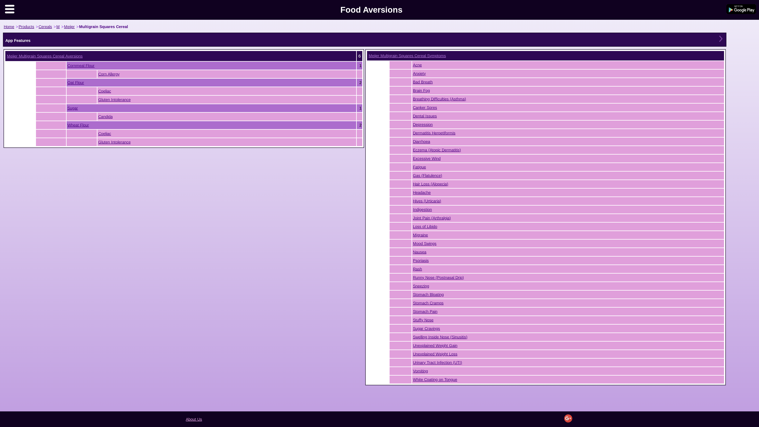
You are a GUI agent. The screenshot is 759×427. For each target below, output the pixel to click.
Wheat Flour (78, 125)
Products (26, 27)
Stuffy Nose (423, 320)
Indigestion (422, 209)
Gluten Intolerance (114, 99)
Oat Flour (75, 82)
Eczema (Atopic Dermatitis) (437, 150)
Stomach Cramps (428, 303)
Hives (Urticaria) (427, 201)
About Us (194, 419)
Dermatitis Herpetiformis (434, 133)
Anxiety (419, 73)
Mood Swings (424, 243)
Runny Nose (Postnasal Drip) (438, 277)
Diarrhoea (421, 141)
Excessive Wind (427, 158)
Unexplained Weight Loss (435, 354)
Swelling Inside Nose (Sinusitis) (440, 337)
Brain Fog (421, 90)
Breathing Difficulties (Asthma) (439, 99)
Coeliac (104, 91)
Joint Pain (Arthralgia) (432, 218)
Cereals (45, 27)
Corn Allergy (109, 74)
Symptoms (407, 56)
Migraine (420, 235)
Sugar (72, 108)
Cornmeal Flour (80, 65)
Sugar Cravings (426, 328)
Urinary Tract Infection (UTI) (437, 362)
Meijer (69, 27)
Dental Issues (425, 116)
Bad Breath (423, 82)
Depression (423, 124)
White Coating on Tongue (435, 379)
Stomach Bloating (428, 294)
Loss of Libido (425, 226)
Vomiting (420, 371)
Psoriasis (421, 260)
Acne (417, 65)
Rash (417, 269)
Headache (422, 192)
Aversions (45, 56)
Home (9, 27)
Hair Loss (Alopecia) (430, 184)
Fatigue (419, 167)
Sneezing (421, 286)
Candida (105, 116)
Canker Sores (425, 107)
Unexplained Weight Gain (435, 345)
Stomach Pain (425, 311)
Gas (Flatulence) (427, 175)
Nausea (419, 252)
